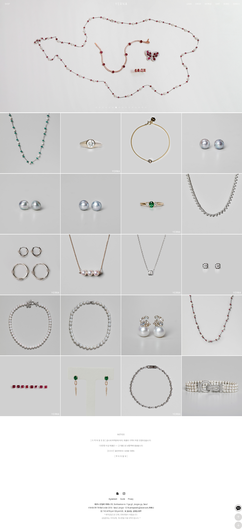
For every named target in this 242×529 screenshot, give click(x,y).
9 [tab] (122, 107)
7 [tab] (116, 107)
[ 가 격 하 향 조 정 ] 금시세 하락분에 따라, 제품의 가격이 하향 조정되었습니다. (121, 440)
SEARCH (236, 4)
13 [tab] (135, 107)
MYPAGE (208, 4)
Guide (122, 499)
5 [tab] (109, 107)
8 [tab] (119, 107)
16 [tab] (145, 107)
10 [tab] (126, 107)
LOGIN (189, 4)
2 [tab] (99, 107)
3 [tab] (103, 107)
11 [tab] (129, 107)
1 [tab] (96, 107)
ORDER (198, 4)
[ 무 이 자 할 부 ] (121, 456)
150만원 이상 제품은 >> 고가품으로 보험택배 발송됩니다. (121, 446)
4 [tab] (106, 107)
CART (217, 4)
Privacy (130, 499)
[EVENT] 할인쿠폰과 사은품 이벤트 (120, 451)
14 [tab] (139, 107)
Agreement (113, 499)
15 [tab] (142, 107)
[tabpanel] (121, 56)
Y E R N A (121, 3)
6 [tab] (112, 107)
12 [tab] (132, 107)
